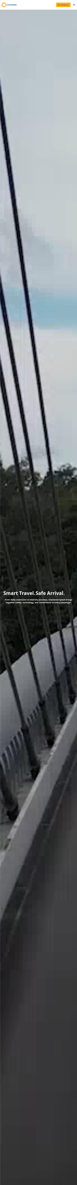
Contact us (64, 5)
